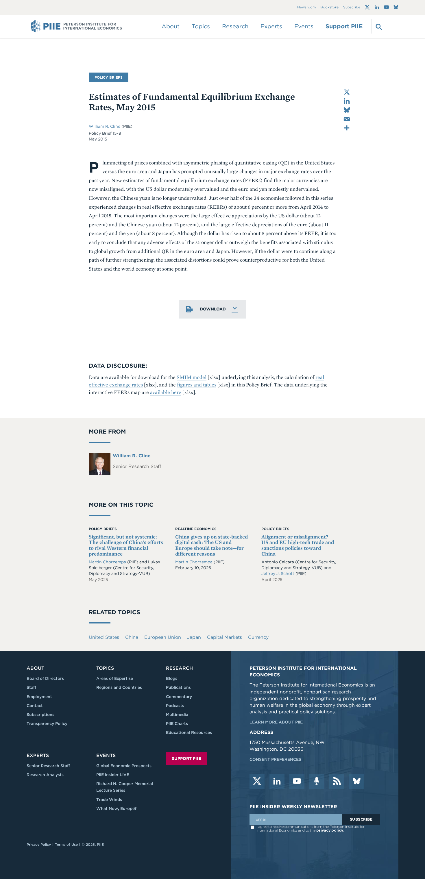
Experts (38, 755)
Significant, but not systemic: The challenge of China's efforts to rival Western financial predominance (126, 545)
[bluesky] (356, 781)
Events (303, 26)
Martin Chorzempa (107, 562)
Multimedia (177, 714)
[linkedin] (276, 781)
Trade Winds (109, 799)
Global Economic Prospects (123, 765)
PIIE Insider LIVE (112, 774)
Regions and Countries (119, 687)
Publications (178, 687)
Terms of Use (66, 844)
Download (213, 309)
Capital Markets (224, 637)
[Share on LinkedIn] (346, 101)
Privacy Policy (39, 844)
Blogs (171, 678)
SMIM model (191, 377)
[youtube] (296, 781)
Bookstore (329, 7)
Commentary (179, 696)
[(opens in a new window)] (367, 7)
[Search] (378, 26)
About (35, 668)
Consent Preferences (275, 759)
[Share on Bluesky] (346, 110)
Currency (258, 637)
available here (165, 392)
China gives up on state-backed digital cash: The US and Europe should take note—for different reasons (211, 545)
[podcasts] (316, 781)
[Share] (346, 127)
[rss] (336, 781)
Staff (31, 687)
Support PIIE (344, 26)
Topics (105, 668)
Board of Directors (45, 678)
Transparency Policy (47, 723)
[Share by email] (346, 118)
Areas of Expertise (114, 678)
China (131, 637)
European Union (162, 637)
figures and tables (196, 385)
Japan (194, 637)
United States (104, 637)
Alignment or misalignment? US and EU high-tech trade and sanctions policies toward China (297, 545)
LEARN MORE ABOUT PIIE (276, 722)
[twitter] (257, 781)
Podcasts (175, 705)
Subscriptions (40, 714)
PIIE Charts (177, 723)
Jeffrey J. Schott (277, 573)
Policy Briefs (109, 77)
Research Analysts (45, 774)
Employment (39, 696)
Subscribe (351, 7)
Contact (35, 705)
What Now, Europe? (116, 808)
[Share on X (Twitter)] (346, 92)
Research (179, 668)
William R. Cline (105, 126)
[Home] (76, 26)
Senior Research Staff (48, 765)
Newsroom (306, 7)
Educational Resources (189, 732)
